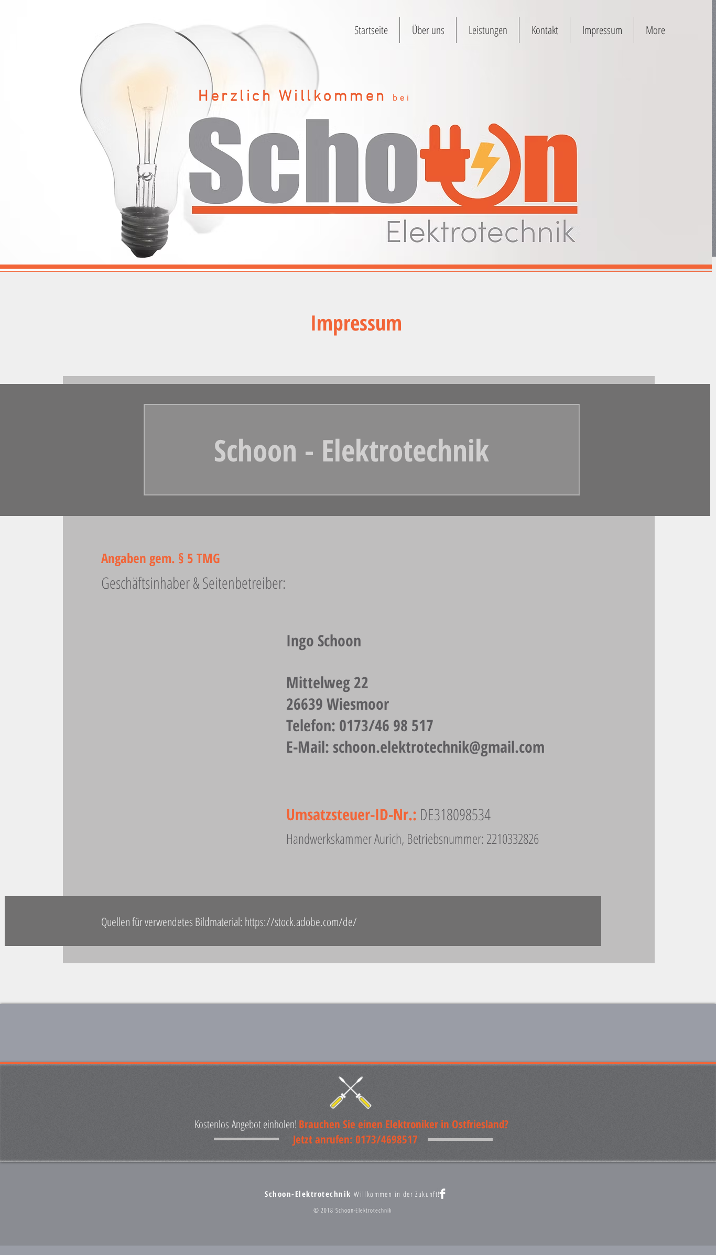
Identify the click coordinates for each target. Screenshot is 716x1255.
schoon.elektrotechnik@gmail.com (439, 746)
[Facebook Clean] (442, 1193)
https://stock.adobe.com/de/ (301, 921)
